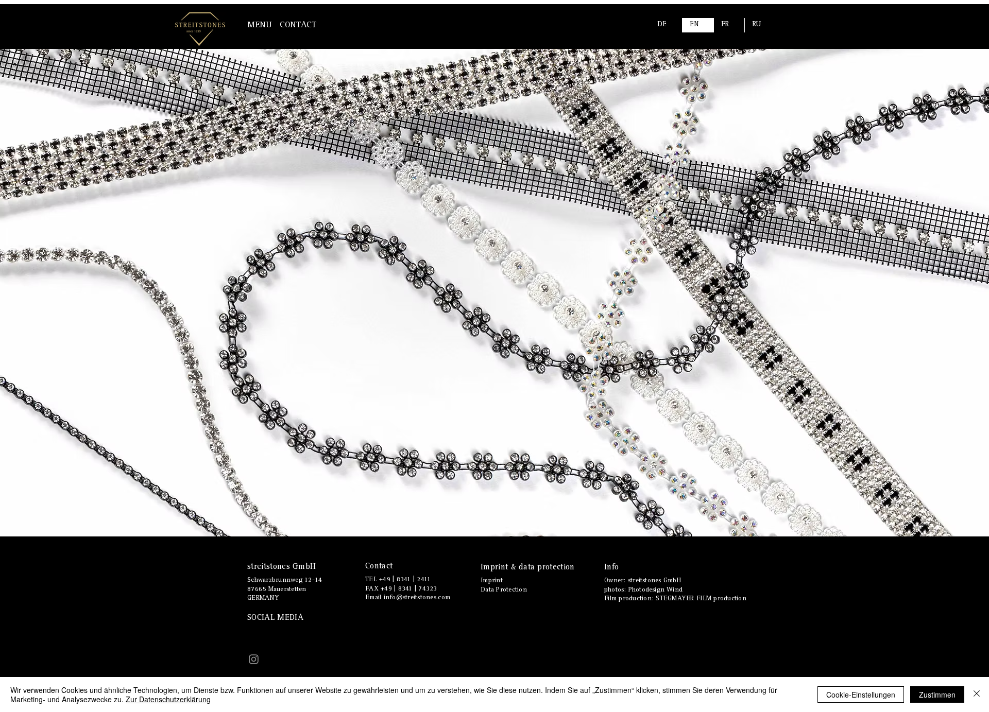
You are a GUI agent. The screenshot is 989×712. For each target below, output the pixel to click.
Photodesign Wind (655, 590)
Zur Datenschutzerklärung (168, 699)
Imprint (496, 568)
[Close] (976, 694)
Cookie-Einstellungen (860, 694)
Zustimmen (937, 694)
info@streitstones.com (417, 598)
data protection (545, 568)
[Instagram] (253, 659)
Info (611, 568)
